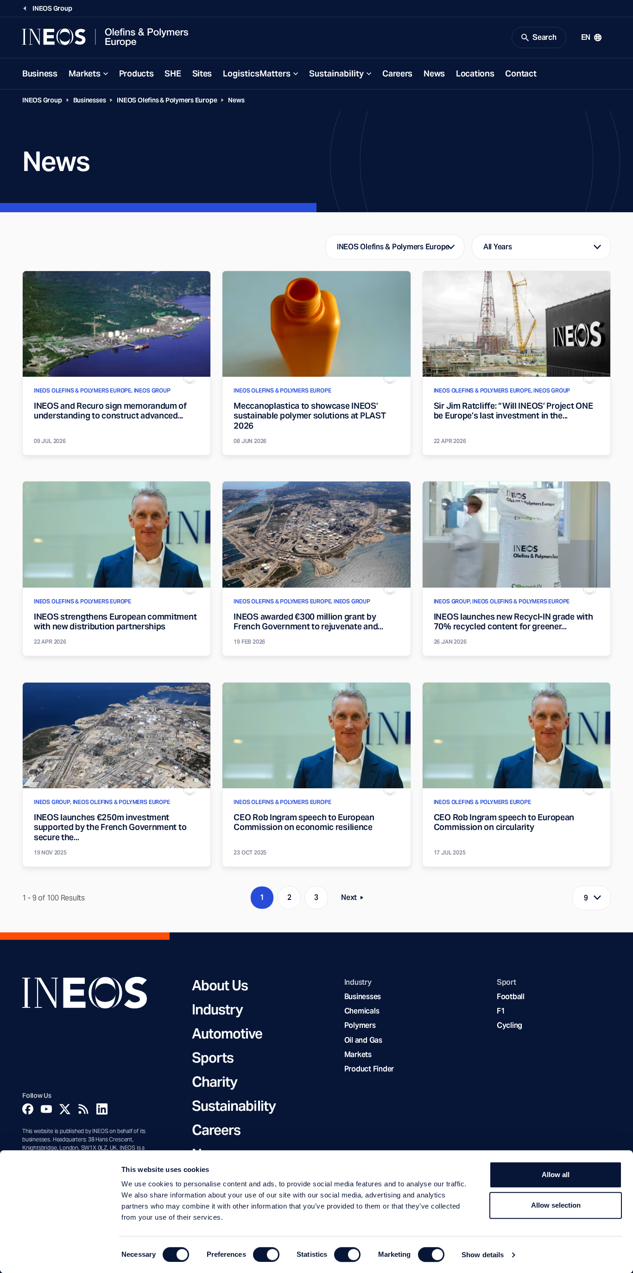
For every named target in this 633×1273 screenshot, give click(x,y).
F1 (501, 1011)
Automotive (227, 1033)
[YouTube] (46, 1109)
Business (39, 73)
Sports (213, 1057)
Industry (217, 1009)
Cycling (509, 1025)
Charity (215, 1081)
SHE (173, 73)
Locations (475, 73)
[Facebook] (27, 1109)
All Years (497, 247)
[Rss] (83, 1109)
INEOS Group (42, 100)
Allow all (556, 1174)
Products (136, 73)
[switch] (266, 1254)
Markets (85, 73)
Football (511, 996)
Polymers (360, 1025)
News (434, 73)
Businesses (89, 100)
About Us (220, 985)
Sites (202, 73)
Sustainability (336, 73)
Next (355, 899)
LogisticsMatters (257, 73)
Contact (520, 73)
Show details (483, 1255)
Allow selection (556, 1205)
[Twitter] (64, 1109)
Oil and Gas (363, 1040)
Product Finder (369, 1068)
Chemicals (362, 1011)
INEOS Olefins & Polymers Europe (167, 100)
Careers (397, 73)
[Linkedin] (102, 1109)
